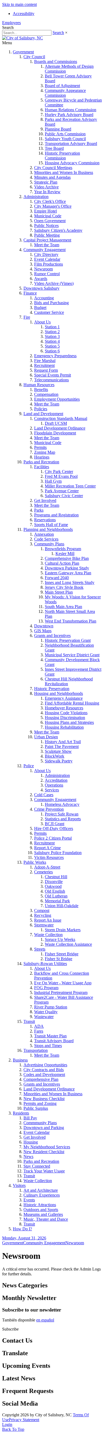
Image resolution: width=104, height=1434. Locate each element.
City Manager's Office (52, 206)
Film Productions (48, 264)
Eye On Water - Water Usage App (62, 983)
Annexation (44, 534)
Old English (55, 891)
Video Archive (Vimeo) (54, 283)
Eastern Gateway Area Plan (68, 573)
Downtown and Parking (43, 1127)
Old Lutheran (56, 896)
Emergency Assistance (64, 698)
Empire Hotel (45, 211)
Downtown (43, 626)
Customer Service (49, 312)
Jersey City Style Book (64, 587)
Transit (29, 1021)
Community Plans (49, 544)
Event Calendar (47, 259)
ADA (39, 1026)
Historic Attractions (39, 1204)
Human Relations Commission (70, 109)
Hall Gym (53, 481)
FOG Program (46, 987)
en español (45, 1320)
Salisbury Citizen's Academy (58, 230)
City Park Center (59, 471)
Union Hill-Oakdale (61, 905)
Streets (39, 949)
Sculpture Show (58, 751)
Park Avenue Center (62, 491)
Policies (40, 409)
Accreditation (56, 780)
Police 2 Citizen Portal (53, 838)
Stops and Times (48, 1045)
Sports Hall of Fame (51, 524)
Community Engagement (44, 249)
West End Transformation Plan (70, 621)
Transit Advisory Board (54, 1040)
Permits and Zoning (40, 1103)
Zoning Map (44, 452)
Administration (36, 196)
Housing (30, 1142)
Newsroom (43, 269)
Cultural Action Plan (62, 563)
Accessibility (23, 13)
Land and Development (43, 413)
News (28, 1156)
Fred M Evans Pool (61, 476)
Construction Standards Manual (60, 418)
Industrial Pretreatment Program (60, 992)
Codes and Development (44, 1074)
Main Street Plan (59, 592)
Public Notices (46, 225)
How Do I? (22, 1229)
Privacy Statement (24, 1419)
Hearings (41, 457)
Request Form (46, 370)
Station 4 (52, 341)
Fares (38, 1031)
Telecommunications (51, 380)
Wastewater (44, 1016)
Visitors (19, 1185)
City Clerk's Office (50, 201)
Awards (40, 278)
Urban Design (46, 737)
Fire (26, 317)
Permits (40, 447)
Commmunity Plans (40, 1122)
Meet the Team (46, 245)
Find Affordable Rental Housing (72, 703)
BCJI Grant (54, 823)
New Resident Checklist (43, 1151)
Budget (40, 307)
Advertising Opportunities (45, 1065)
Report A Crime (47, 847)
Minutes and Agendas (52, 177)
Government (23, 52)
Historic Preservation (51, 688)
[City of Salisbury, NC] (22, 38)
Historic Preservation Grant (68, 640)
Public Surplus (35, 1108)
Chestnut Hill (56, 876)
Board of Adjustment (62, 85)
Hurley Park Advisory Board (69, 114)
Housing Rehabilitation (64, 727)
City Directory (46, 254)
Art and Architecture (40, 1190)
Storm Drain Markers (63, 930)
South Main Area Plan (63, 606)
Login (7, 1424)
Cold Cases (43, 794)
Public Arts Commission (65, 134)
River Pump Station (50, 1007)
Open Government (50, 220)
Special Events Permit (52, 375)
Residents (21, 1113)
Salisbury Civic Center (64, 495)
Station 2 (52, 331)
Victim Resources (49, 857)
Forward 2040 (57, 577)
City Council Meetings (53, 167)
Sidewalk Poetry (59, 761)
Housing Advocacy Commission (72, 163)
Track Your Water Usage (44, 1171)
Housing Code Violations (66, 712)
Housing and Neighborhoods (58, 693)
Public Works (34, 862)
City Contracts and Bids (43, 1069)
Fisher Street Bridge (61, 954)
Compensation (46, 394)
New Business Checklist (44, 1098)
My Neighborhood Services (46, 1147)
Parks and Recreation (41, 462)
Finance (30, 293)
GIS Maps (42, 630)
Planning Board (58, 129)
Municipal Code (47, 216)
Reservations (45, 519)
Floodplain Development (55, 433)
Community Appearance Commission (65, 93)
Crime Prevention (49, 809)
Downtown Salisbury (41, 288)
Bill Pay (30, 1118)
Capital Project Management (47, 240)
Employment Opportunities (57, 399)
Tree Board (54, 148)
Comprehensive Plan (40, 1079)
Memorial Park (57, 901)
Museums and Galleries (43, 1214)
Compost (41, 910)
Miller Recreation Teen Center (70, 486)
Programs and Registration (56, 515)
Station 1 (52, 327)
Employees (11, 22)
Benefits (41, 389)
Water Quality (46, 1012)
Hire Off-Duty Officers (53, 828)
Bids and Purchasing (51, 302)
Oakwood (53, 886)
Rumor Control (47, 273)
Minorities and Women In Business (63, 172)
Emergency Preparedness (55, 355)
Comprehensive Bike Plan (67, 558)
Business (20, 1060)
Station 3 (52, 336)
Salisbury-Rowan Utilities (45, 963)
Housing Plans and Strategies (69, 722)
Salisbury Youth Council (65, 138)
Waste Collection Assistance (68, 944)
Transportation (35, 1050)
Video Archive (46, 187)
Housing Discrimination (65, 717)
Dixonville (54, 881)
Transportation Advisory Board (71, 143)
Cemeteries (43, 872)
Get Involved (45, 500)
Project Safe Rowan (61, 814)
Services (52, 790)
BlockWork (54, 756)
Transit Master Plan (50, 1036)
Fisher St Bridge (58, 958)
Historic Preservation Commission (62, 155)
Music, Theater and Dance (45, 1219)
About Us (42, 322)
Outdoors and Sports (40, 1209)
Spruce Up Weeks (60, 939)
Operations (54, 785)
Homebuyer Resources (64, 708)
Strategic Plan (45, 182)
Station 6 (52, 351)
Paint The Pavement (62, 746)
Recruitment (44, 365)
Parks (38, 510)
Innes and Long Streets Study (69, 582)
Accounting (44, 298)
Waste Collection (48, 934)
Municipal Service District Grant (72, 655)
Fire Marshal (44, 360)
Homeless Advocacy (62, 804)
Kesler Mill (64, 553)
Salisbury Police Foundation (58, 852)
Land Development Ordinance (59, 428)
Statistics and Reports (63, 819)
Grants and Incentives (52, 635)
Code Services (46, 539)
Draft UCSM (56, 423)
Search (58, 32)
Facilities (41, 466)
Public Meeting (47, 235)
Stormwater (44, 925)
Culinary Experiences (41, 1195)
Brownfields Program (63, 548)
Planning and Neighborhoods (48, 529)
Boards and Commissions (55, 61)
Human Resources (38, 384)
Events (29, 1200)
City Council (34, 56)
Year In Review (47, 191)
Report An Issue (47, 920)
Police (28, 765)
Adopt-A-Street (47, 867)
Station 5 (52, 346)
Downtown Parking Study (67, 568)
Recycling (42, 915)
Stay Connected (36, 1166)
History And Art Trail (63, 741)
